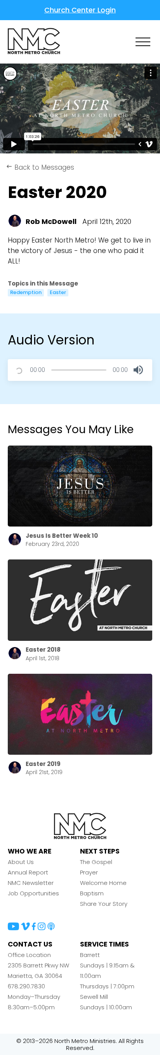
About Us (21, 862)
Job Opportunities (33, 893)
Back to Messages (40, 167)
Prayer (89, 872)
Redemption (26, 292)
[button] (138, 370)
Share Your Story (103, 904)
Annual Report (28, 872)
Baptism (92, 893)
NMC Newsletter (31, 883)
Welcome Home (103, 883)
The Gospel (96, 862)
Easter (58, 292)
